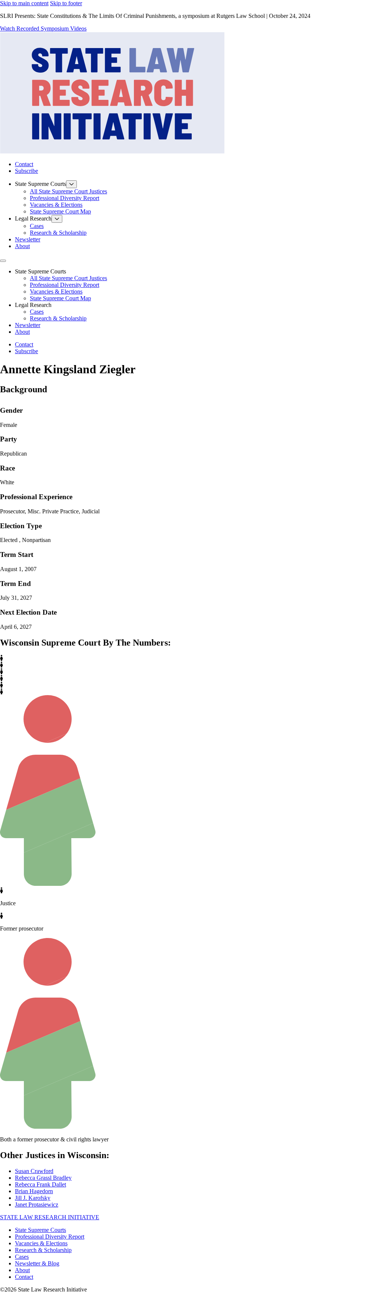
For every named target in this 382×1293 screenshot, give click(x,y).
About (22, 246)
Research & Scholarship (58, 232)
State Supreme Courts (40, 1230)
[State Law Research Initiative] (112, 151)
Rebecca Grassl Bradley (43, 1178)
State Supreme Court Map (60, 211)
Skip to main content (24, 3)
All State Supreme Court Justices (68, 191)
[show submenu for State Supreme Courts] (71, 184)
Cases (37, 226)
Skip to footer (66, 3)
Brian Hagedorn (34, 1191)
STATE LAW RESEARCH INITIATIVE (49, 1217)
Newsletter (27, 239)
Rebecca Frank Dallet (40, 1184)
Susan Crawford (34, 1171)
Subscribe (26, 171)
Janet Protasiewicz (36, 1204)
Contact (24, 164)
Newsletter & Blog (37, 1263)
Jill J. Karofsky (32, 1198)
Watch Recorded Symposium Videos (43, 28)
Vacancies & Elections (56, 205)
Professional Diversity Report (64, 198)
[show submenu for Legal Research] (56, 219)
